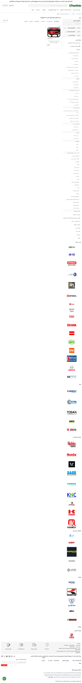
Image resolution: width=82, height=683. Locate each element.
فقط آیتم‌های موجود (71, 28)
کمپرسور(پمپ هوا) (76, 202)
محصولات (44, 10)
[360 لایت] (71, 247)
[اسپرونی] (71, 263)
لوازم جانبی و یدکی (76, 108)
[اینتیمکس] (71, 296)
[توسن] (71, 413)
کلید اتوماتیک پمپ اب (75, 129)
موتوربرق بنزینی (76, 84)
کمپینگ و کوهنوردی (52, 10)
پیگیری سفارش (77, 224)
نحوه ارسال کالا (77, 211)
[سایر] (71, 473)
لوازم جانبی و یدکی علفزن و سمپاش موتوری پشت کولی (70, 111)
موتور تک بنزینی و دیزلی (75, 159)
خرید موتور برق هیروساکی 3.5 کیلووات (63, 14)
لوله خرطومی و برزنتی (75, 156)
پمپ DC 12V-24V (76, 208)
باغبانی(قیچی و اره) (76, 190)
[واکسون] (71, 619)
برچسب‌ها (73, 14)
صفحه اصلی (79, 14)
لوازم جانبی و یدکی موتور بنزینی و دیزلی (72, 115)
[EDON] (71, 304)
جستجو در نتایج (77, 21)
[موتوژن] (71, 602)
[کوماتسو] (71, 551)
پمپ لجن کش (76, 96)
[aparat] (2, 656)
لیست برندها (78, 242)
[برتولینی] (71, 359)
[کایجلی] (71, 523)
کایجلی (77, 144)
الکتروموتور (77, 141)
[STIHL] (71, 350)
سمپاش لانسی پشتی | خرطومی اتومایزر (72, 67)
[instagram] (12, 657)
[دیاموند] (71, 421)
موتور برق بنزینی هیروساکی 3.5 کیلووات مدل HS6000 (53, 41)
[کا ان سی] (71, 494)
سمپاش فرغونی (76, 64)
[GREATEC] (71, 310)
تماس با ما (37, 10)
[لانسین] (71, 561)
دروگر (78, 188)
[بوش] (71, 368)
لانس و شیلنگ (76, 167)
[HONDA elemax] (71, 317)
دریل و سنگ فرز (75, 135)
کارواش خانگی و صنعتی (75, 182)
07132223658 (72, 647)
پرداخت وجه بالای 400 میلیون (65, 10)
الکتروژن (77, 150)
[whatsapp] (4, 657)
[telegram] (14, 657)
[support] (9, 657)
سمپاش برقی (76, 61)
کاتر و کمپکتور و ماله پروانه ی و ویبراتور (72, 199)
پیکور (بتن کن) (76, 138)
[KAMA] (71, 325)
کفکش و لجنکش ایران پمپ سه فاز (73, 99)
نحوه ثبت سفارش (76, 214)
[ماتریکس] (71, 583)
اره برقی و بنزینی (76, 170)
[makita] (71, 333)
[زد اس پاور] (71, 464)
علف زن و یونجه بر (76, 173)
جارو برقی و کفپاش (76, 205)
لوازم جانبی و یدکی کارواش (74, 121)
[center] (66, 5)
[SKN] (71, 342)
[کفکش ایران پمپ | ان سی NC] (71, 536)
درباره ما (78, 235)
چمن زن (78, 179)
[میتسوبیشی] (71, 611)
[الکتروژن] (71, 274)
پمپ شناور (76, 93)
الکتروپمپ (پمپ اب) (76, 124)
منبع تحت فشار (76, 127)
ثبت (4, 665)
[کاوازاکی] (71, 513)
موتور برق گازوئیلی (75, 81)
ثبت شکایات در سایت (75, 221)
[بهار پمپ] (71, 377)
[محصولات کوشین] (71, 592)
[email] (7, 657)
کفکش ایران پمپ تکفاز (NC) (74, 102)
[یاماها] (71, 636)
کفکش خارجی (76, 105)
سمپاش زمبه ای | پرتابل (74, 58)
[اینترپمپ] (71, 285)
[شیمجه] (71, 484)
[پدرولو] (71, 391)
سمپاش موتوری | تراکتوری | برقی (74, 52)
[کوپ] (71, 542)
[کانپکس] (71, 504)
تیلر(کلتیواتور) (77, 185)
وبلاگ (33, 10)
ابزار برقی (77, 132)
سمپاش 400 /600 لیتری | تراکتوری (73, 70)
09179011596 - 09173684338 (69, 645)
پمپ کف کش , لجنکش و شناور (74, 90)
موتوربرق (77, 79)
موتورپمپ (77, 161)
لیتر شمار (77, 193)
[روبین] (71, 444)
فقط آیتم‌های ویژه (72, 35)
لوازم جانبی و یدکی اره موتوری (73, 118)
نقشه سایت (77, 228)
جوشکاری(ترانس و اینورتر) (75, 196)
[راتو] (71, 430)
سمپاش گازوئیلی (75, 55)
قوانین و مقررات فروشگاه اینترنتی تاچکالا (71, 218)
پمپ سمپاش (76, 76)
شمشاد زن (77, 176)
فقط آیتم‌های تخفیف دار (71, 31)
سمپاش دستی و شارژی (74, 73)
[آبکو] (71, 254)
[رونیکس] (71, 455)
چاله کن (78, 164)
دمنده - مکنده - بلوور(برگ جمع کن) (73, 153)
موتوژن (77, 147)
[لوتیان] (71, 570)
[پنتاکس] (71, 402)
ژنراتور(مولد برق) (75, 87)
